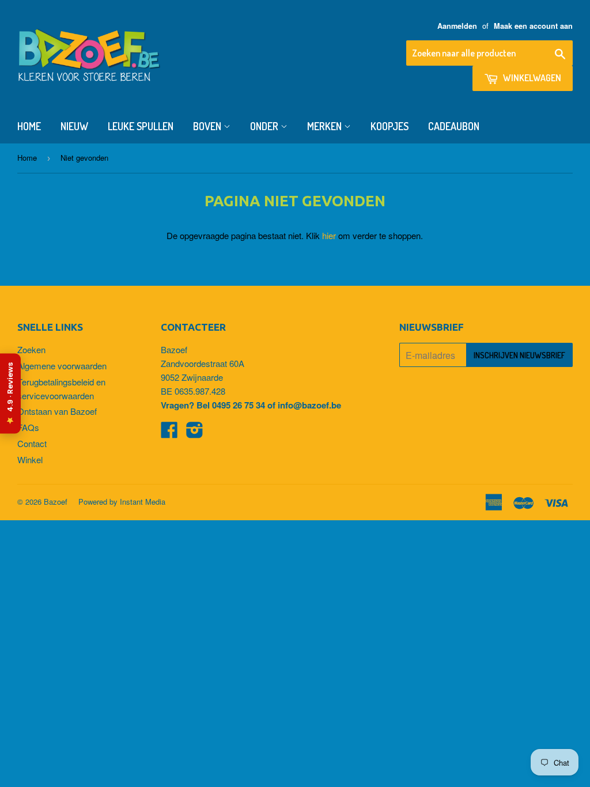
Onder (265, 126)
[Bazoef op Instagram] (194, 433)
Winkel (30, 459)
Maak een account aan (533, 26)
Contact (32, 443)
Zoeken (31, 349)
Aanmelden (457, 26)
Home (29, 126)
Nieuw (74, 126)
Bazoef (55, 501)
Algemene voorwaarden (62, 366)
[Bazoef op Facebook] (169, 433)
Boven (208, 126)
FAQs (28, 427)
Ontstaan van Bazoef (57, 411)
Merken (325, 126)
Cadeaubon (453, 126)
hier (329, 235)
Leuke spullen (140, 126)
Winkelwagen (531, 78)
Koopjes (389, 126)
